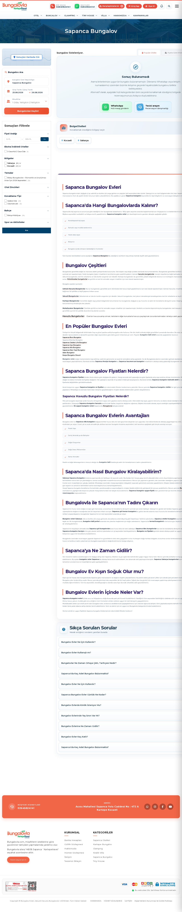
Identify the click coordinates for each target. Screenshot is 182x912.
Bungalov (51, 15)
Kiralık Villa (98, 853)
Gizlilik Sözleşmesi (73, 844)
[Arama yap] (169, 6)
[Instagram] (155, 807)
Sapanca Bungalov (102, 857)
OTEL (36, 15)
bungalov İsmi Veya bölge (23, 80)
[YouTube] (170, 807)
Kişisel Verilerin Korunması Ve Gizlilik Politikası (153, 901)
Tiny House (88, 15)
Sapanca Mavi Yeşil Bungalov (74, 350)
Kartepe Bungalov (102, 844)
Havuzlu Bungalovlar (73, 316)
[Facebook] (163, 807)
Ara (45, 139)
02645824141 (26, 808)
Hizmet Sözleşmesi (74, 853)
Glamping (69, 15)
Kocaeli (68, 140)
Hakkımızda (120, 15)
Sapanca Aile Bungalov (72, 347)
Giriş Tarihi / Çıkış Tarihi (22, 90)
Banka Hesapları (72, 840)
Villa (104, 15)
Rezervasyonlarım (18, 860)
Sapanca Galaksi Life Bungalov (75, 342)
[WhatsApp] (147, 807)
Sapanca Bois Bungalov (72, 337)
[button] (162, 6)
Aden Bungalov (69, 353)
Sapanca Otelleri (101, 840)
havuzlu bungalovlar (146, 274)
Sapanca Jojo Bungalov (72, 345)
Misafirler (16, 99)
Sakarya (84, 140)
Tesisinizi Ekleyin (72, 861)
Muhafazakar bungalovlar (77, 279)
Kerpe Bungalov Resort (72, 355)
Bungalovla (107, 406)
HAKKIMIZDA (95, 901)
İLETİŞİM (128, 901)
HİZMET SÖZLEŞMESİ (113, 901)
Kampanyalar (140, 15)
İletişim (68, 857)
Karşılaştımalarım (112, 6)
